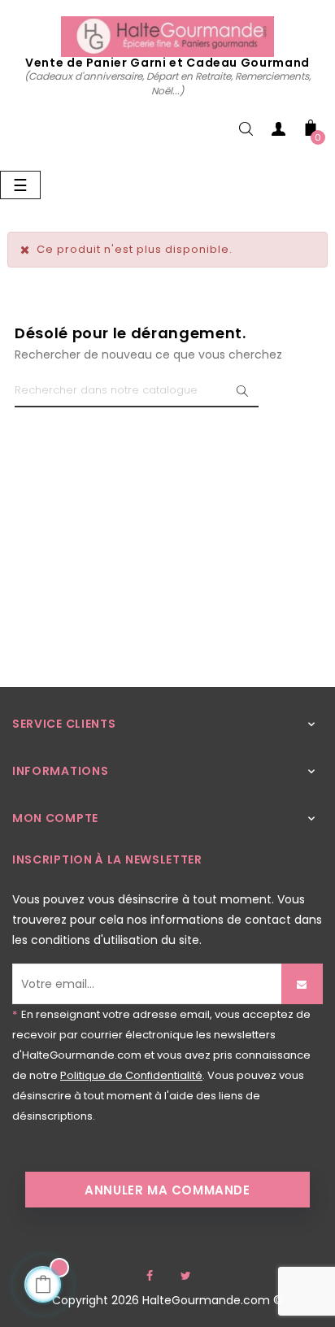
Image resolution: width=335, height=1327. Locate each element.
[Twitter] (185, 1276)
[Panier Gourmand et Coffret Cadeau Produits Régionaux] (167, 36)
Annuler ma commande (167, 1190)
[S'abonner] (302, 984)
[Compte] (278, 132)
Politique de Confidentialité (131, 1075)
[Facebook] (149, 1276)
